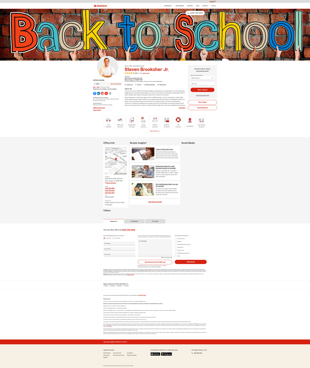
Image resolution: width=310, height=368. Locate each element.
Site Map (105, 357)
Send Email (191, 262)
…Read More (181, 107)
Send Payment (202, 108)
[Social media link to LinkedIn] (98, 93)
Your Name (107, 243)
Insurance (167, 5)
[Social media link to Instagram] (102, 93)
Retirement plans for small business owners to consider (166, 167)
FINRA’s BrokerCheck (99, 107)
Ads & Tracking (107, 352)
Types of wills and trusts (164, 149)
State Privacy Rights (132, 355)
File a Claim (202, 102)
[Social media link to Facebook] (94, 93)
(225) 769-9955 (109, 188)
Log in (213, 5)
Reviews (190, 5)
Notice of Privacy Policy (118, 355)
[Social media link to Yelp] (106, 93)
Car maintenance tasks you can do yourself (167, 185)
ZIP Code (193, 84)
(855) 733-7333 (131, 274)
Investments (180, 5)
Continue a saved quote (202, 95)
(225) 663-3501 (109, 192)
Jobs (197, 5)
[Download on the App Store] (155, 354)
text (98, 87)
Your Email (108, 238)
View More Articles (155, 202)
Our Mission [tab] (134, 221)
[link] (100, 5)
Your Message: (143, 241)
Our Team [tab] (155, 221)
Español (212, 1)
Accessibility (130, 352)
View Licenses (97, 110)
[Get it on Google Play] (166, 354)
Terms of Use (106, 355)
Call (94, 87)
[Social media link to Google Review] (110, 93)
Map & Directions (111, 183)
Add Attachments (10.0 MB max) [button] (155, 262)
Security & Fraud (117, 352)
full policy (109, 325)
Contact (205, 5)
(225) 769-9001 (110, 190)
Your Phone (117, 238)
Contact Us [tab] (113, 221)
